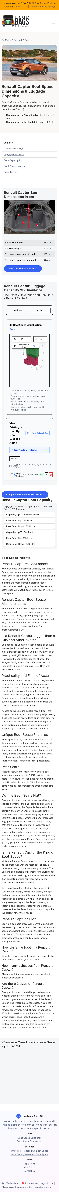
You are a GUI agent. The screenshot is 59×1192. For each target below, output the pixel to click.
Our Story (29, 1167)
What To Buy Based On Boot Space (29, 1154)
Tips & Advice (30, 1163)
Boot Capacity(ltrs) (13, 160)
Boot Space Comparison (29, 1141)
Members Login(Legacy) (42, 6)
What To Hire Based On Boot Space (29, 1150)
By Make (6, 40)
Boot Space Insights (14, 166)
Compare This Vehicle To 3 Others (25, 494)
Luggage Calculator (14, 154)
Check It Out (21, 6)
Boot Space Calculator (29, 1137)
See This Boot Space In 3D (22, 268)
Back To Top (10, 172)
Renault (18, 40)
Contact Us (29, 1171)
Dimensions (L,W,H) (14, 148)
